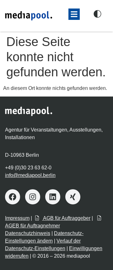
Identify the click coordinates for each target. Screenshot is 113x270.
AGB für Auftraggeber (66, 218)
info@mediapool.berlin (30, 175)
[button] (74, 14)
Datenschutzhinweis (27, 233)
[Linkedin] (52, 196)
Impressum (17, 218)
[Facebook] (12, 196)
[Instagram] (32, 196)
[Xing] (72, 196)
